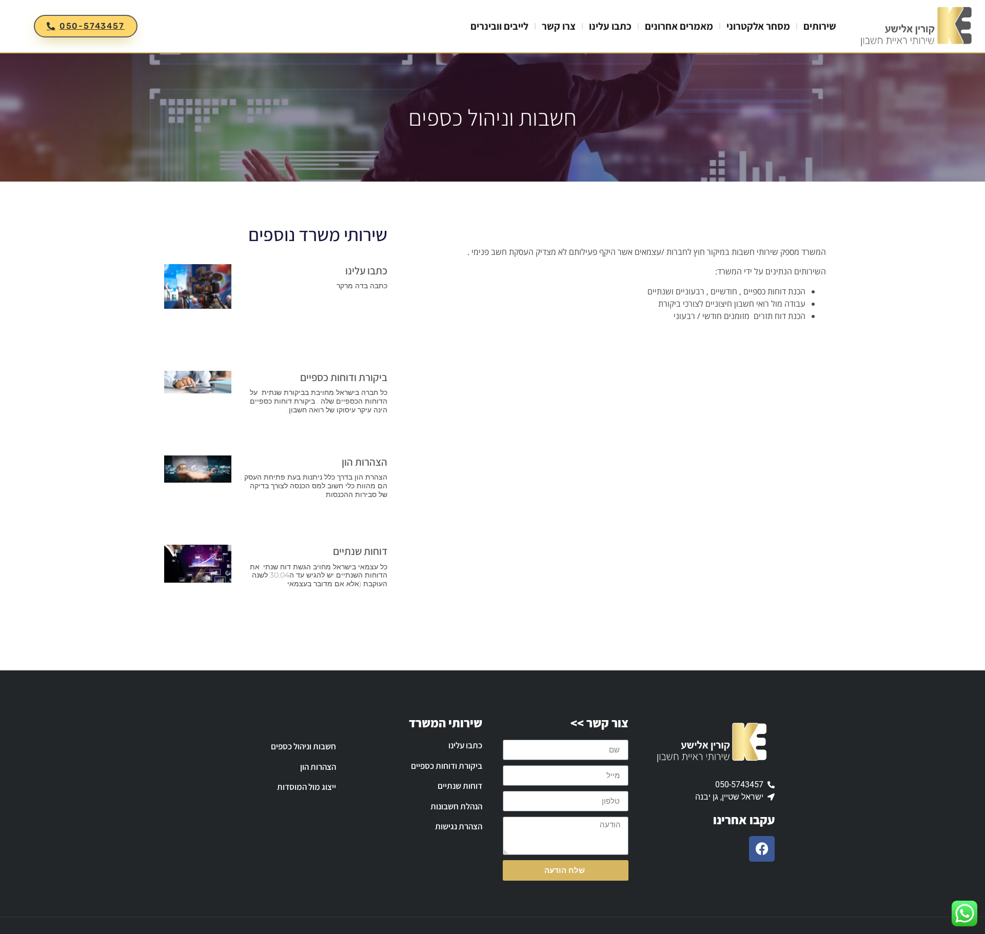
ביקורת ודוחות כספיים (343, 377)
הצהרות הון (364, 462)
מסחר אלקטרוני (758, 26)
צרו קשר (559, 26)
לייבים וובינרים (499, 26)
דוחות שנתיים (360, 551)
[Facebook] (762, 849)
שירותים (819, 26)
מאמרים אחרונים (679, 26)
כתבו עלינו (610, 26)
